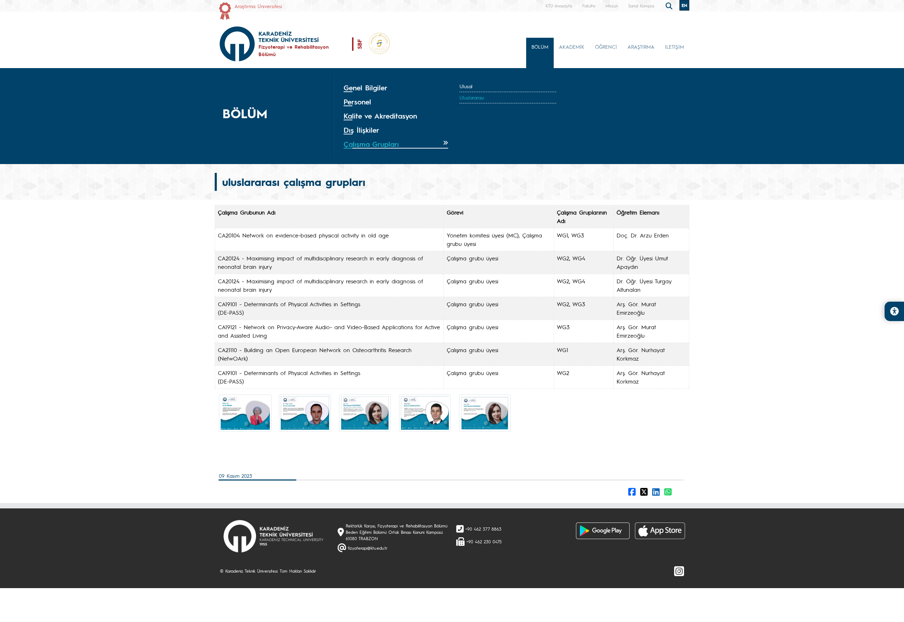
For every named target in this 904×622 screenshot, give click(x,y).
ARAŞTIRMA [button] (641, 46)
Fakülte (588, 5)
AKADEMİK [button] (571, 46)
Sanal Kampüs (641, 5)
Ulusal (465, 86)
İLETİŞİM (674, 46)
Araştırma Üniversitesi (258, 6)
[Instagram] (679, 570)
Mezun (612, 5)
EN (684, 5)
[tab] (396, 88)
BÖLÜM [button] (539, 46)
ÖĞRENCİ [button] (606, 46)
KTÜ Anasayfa (559, 5)
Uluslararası (471, 97)
